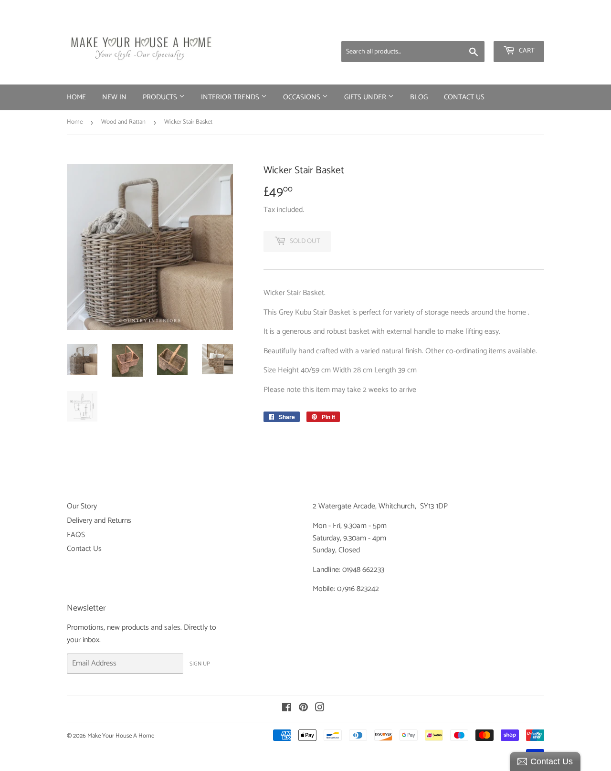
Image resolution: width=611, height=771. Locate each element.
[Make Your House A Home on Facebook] (287, 708)
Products (161, 97)
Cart (526, 50)
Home (76, 97)
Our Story (82, 506)
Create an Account (518, 28)
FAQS (76, 534)
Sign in (469, 28)
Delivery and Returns (99, 520)
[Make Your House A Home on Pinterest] (303, 708)
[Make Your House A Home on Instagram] (320, 708)
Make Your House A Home (120, 736)
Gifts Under (366, 97)
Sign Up (200, 663)
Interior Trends (231, 97)
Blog (419, 97)
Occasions (302, 97)
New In (114, 97)
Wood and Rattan (123, 122)
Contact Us (464, 97)
